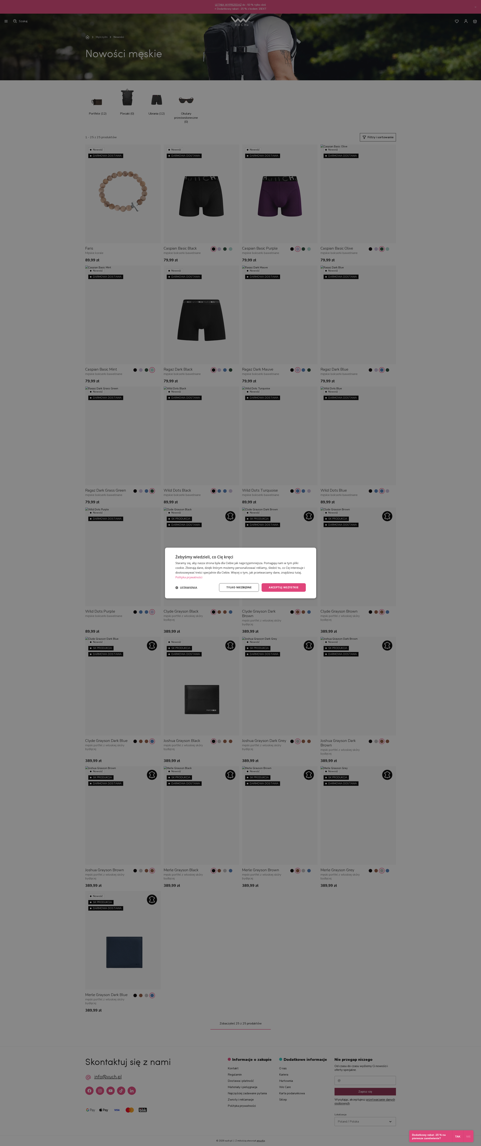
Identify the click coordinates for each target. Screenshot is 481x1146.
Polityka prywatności (188, 577)
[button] (186, 587)
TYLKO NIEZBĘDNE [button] (239, 587)
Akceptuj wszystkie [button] (283, 587)
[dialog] (240, 573)
